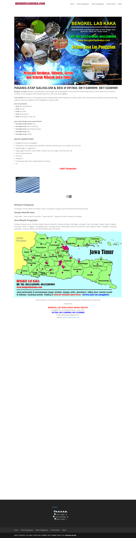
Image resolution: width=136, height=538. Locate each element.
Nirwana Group (71, 535)
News (120, 4)
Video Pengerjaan (83, 4)
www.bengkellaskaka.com (71, 317)
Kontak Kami (110, 4)
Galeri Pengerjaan (97, 4)
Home (72, 4)
